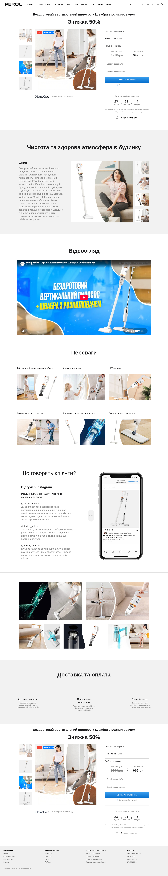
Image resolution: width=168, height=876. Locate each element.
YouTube (48, 862)
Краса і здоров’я (97, 4)
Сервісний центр (9, 856)
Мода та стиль (72, 4)
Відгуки (6, 862)
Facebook (48, 853)
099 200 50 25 (132, 859)
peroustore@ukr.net (134, 853)
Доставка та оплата (93, 853)
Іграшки (84, 4)
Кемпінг (109, 4)
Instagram (48, 856)
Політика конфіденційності (95, 862)
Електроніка (30, 4)
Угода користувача (93, 856)
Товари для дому (44, 4)
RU (153, 4)
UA (157, 4)
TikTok (47, 859)
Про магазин (8, 859)
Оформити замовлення (127, 80)
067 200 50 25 (132, 856)
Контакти (145, 4)
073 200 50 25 (132, 862)
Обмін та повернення (94, 859)
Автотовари (59, 4)
